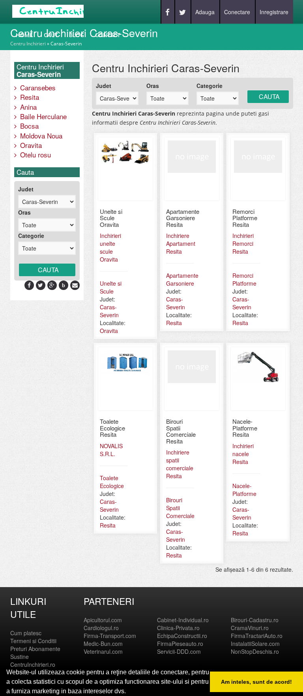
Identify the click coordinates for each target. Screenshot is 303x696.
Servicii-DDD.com (179, 651)
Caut (51, 35)
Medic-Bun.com (103, 643)
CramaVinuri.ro (250, 628)
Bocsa (28, 126)
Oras (24, 212)
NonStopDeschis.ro (255, 651)
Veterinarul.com (103, 651)
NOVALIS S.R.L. (111, 450)
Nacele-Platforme (244, 490)
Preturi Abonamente (35, 649)
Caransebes (37, 87)
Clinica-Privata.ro (178, 628)
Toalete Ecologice (112, 482)
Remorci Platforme (244, 279)
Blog (76, 35)
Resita (28, 97)
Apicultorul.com (103, 620)
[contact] (75, 285)
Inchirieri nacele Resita (243, 454)
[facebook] (29, 285)
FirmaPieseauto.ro (180, 643)
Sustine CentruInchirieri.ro (32, 660)
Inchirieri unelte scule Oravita (110, 247)
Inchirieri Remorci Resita (243, 243)
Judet (26, 189)
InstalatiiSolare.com (255, 643)
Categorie (31, 235)
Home (24, 35)
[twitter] (40, 285)
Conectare (237, 12)
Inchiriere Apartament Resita (180, 243)
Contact (107, 35)
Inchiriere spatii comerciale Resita (179, 464)
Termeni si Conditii (33, 641)
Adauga (205, 12)
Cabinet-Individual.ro (183, 620)
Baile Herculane (42, 116)
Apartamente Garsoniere (182, 279)
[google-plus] (51, 285)
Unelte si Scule (111, 287)
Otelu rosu (34, 154)
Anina (27, 107)
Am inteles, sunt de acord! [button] (256, 682)
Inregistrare (274, 12)
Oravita (30, 145)
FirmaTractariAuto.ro (256, 636)
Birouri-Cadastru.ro (255, 620)
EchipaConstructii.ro (182, 636)
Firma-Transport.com (110, 636)
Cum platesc (25, 633)
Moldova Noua (40, 135)
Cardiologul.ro (101, 628)
